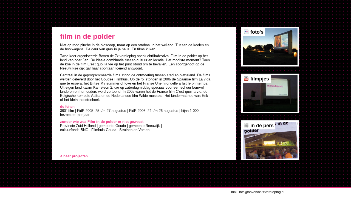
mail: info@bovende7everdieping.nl (257, 192)
